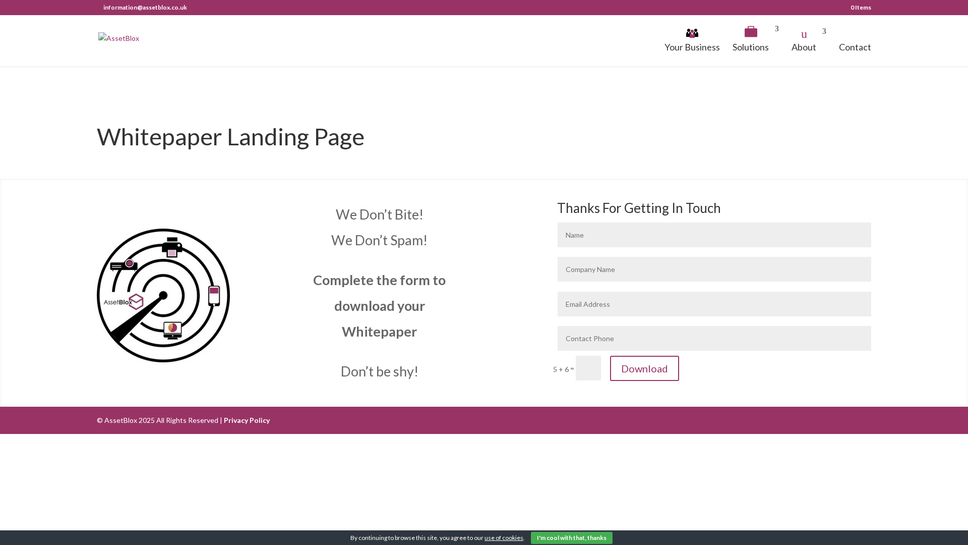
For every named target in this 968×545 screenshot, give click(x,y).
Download (644, 368)
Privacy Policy (247, 420)
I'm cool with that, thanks (572, 537)
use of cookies (504, 537)
